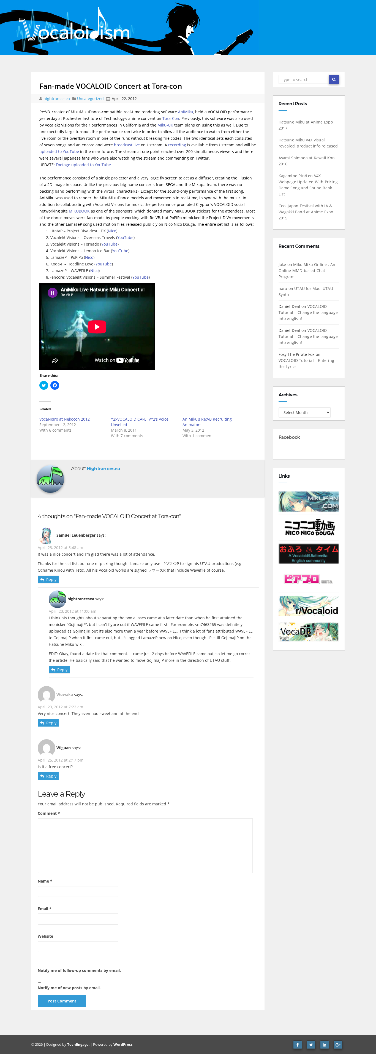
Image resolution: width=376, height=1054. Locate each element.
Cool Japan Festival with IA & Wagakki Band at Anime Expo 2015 (306, 212)
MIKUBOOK (79, 211)
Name (45, 881)
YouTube (125, 237)
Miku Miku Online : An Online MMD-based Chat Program (307, 270)
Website (45, 936)
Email (44, 908)
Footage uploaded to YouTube (83, 164)
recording (177, 144)
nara (283, 288)
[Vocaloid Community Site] (309, 579)
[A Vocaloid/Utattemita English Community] (309, 553)
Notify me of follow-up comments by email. (79, 970)
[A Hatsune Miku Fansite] (309, 501)
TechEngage (78, 1044)
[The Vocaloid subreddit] (309, 605)
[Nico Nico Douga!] (309, 527)
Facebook (289, 437)
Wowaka (64, 694)
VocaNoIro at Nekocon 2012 (64, 419)
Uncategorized (91, 98)
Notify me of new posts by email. (69, 987)
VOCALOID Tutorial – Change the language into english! (308, 312)
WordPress (122, 1044)
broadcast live (127, 144)
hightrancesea (57, 98)
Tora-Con (170, 118)
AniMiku (185, 111)
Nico (112, 230)
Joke (282, 264)
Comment (49, 813)
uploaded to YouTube (59, 151)
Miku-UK (165, 125)
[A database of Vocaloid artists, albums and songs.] (309, 631)
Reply (51, 579)
